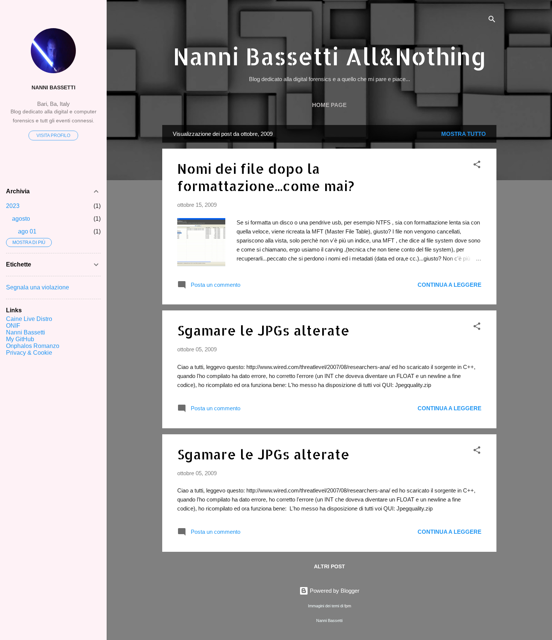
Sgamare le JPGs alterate (263, 330)
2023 (13, 206)
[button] (476, 166)
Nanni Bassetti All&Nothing (329, 56)
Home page (329, 105)
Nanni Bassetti (53, 87)
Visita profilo (53, 135)
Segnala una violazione (37, 287)
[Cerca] (491, 20)
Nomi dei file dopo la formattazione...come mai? (265, 177)
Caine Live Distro (29, 319)
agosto (21, 218)
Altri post (329, 566)
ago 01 (27, 231)
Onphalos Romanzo (32, 346)
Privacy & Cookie (29, 352)
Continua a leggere (449, 285)
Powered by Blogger (333, 590)
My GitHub (20, 339)
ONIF (13, 325)
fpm (347, 606)
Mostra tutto (463, 134)
